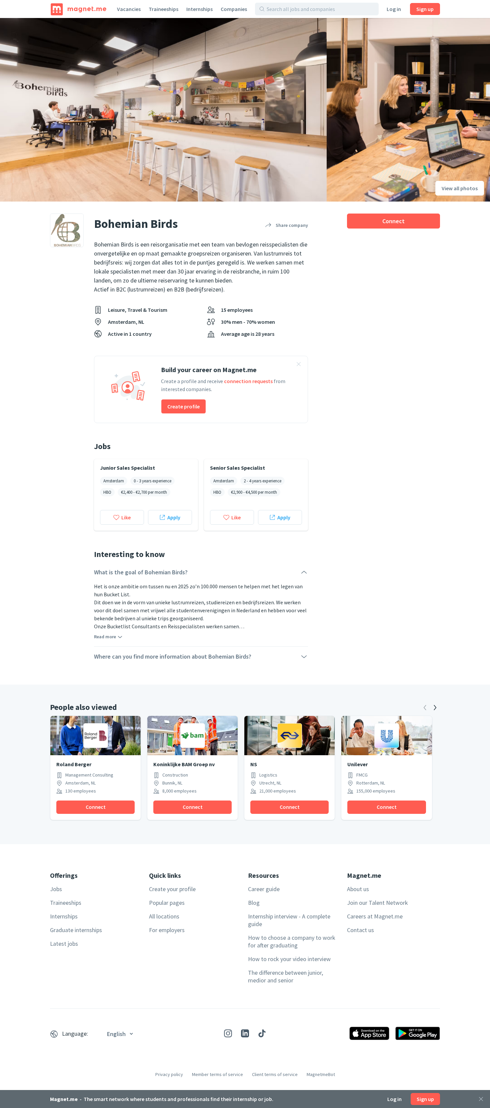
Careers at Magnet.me (375, 916)
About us (358, 889)
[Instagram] (228, 1033)
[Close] (481, 1099)
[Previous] (425, 708)
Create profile (183, 406)
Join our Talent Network (377, 902)
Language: (75, 1033)
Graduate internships (76, 930)
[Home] (78, 9)
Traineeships (163, 9)
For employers (167, 930)
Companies (234, 9)
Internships (199, 9)
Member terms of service (217, 1074)
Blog (254, 902)
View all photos (460, 188)
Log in (394, 9)
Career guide (264, 889)
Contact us (360, 930)
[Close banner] (299, 365)
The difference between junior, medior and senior (285, 976)
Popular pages (167, 902)
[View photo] (163, 110)
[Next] (435, 708)
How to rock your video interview (289, 959)
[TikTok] (262, 1033)
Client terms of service (275, 1074)
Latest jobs (64, 943)
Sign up (425, 9)
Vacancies (129, 9)
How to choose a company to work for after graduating (291, 941)
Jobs (56, 889)
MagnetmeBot (321, 1074)
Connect (393, 221)
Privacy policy (169, 1074)
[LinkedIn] (245, 1033)
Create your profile (172, 889)
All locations (164, 916)
